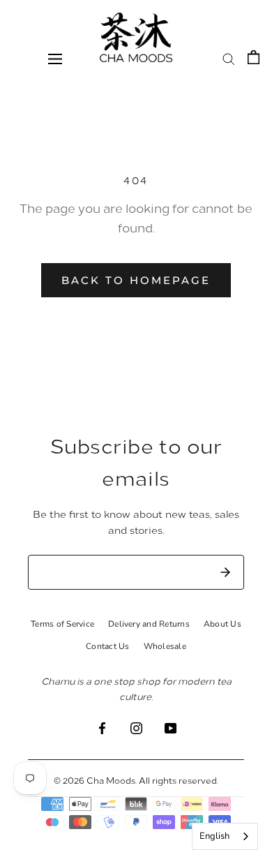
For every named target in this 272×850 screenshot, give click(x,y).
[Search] (228, 58)
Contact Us (107, 646)
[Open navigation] (55, 58)
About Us (222, 623)
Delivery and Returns (149, 623)
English (214, 836)
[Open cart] (253, 57)
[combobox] (225, 836)
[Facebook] (102, 727)
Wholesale (165, 646)
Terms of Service (62, 623)
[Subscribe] (225, 572)
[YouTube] (170, 727)
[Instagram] (136, 727)
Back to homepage (136, 280)
